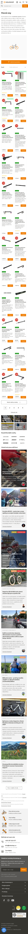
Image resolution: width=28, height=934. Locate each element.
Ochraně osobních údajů (11, 876)
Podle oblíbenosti (13, 67)
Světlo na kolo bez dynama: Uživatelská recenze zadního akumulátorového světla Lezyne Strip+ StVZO (12, 635)
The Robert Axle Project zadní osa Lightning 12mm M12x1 (7, 194)
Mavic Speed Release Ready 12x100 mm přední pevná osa (20, 248)
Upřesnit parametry (15, 62)
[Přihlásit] (17, 2)
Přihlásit (24, 869)
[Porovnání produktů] (20, 2)
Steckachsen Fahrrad (6, 802)
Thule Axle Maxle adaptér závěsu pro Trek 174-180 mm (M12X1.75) (6, 301)
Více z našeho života (12, 788)
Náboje (5, 9)
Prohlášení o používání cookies (9, 925)
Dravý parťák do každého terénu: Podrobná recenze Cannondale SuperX (13, 765)
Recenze (22, 451)
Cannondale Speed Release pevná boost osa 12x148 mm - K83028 (20, 357)
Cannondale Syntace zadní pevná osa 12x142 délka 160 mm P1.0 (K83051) (20, 84)
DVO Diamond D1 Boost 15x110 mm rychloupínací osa (7, 248)
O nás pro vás (21, 532)
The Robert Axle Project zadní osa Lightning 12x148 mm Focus (20, 221)
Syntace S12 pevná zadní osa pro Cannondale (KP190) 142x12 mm (6, 385)
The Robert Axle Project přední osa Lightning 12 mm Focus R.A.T (7, 357)
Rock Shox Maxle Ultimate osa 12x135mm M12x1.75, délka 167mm (20, 385)
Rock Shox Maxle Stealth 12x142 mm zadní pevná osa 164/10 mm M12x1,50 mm (7, 166)
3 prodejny (8, 850)
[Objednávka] (26, 2)
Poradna (16, 657)
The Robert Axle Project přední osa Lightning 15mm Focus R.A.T (20, 275)
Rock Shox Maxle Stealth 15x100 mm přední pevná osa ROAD (20, 301)
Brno (14, 852)
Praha (6, 852)
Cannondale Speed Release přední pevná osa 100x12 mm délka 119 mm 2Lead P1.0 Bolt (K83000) (20, 138)
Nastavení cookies (6, 927)
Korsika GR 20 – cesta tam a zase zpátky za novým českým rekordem (13, 512)
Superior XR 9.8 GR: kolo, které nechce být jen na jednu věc (12, 592)
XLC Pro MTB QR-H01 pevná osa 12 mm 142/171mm (7, 330)
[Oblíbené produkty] (23, 2)
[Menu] (2, 2)
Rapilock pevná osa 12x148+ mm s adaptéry (7, 220)
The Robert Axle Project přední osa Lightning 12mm (6, 275)
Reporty (23, 490)
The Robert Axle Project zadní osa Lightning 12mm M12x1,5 (7, 136)
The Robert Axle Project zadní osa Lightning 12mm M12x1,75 (19, 111)
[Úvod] (9, 2)
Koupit (10, 95)
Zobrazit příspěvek (7, 485)
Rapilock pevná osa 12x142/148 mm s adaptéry (19, 166)
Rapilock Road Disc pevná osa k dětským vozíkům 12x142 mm (7, 83)
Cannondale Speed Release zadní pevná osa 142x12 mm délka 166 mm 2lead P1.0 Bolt (20, 194)
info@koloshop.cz (10, 845)
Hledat (25, 6)
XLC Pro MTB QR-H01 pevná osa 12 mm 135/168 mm (20, 330)
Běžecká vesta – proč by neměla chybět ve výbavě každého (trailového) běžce (12, 679)
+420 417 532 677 (10, 840)
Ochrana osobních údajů (7, 923)
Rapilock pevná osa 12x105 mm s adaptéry (7, 110)
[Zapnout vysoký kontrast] (4, 930)
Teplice (11, 852)
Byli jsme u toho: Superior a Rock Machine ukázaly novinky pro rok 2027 (13, 722)
